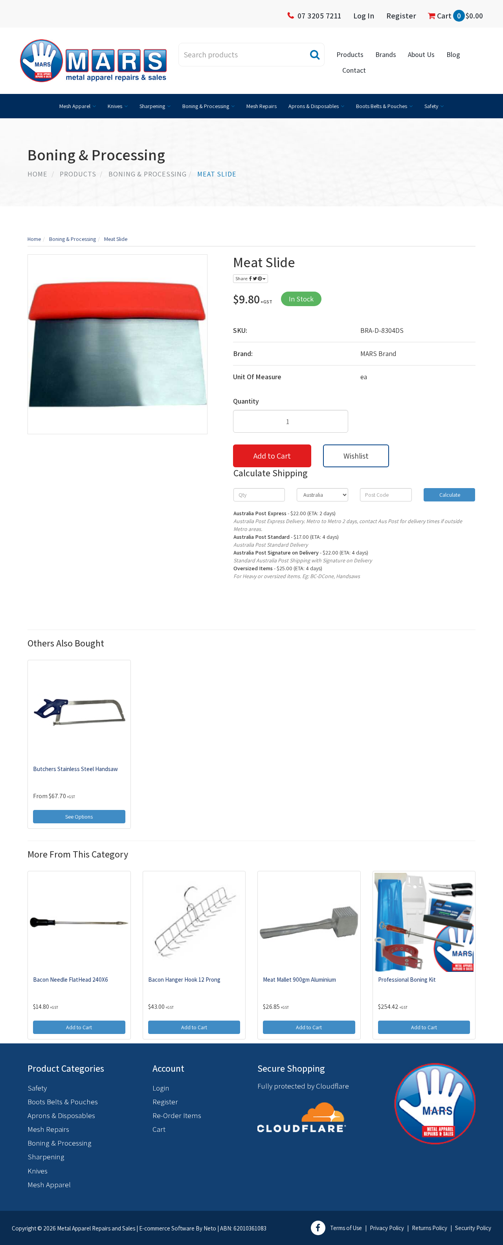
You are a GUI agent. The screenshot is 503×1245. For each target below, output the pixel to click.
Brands (385, 54)
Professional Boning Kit (407, 979)
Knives (115, 106)
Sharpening (152, 106)
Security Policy (473, 1228)
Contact (354, 70)
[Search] (315, 54)
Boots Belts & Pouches (381, 106)
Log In (363, 16)
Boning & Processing (205, 106)
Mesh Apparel (74, 106)
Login (160, 1088)
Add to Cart (272, 456)
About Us (421, 54)
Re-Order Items (176, 1115)
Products (349, 54)
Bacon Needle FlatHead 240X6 (70, 979)
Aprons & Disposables (313, 106)
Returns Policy (429, 1228)
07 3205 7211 (319, 16)
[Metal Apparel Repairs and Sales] (93, 60)
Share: (242, 278)
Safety (431, 106)
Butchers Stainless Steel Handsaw (75, 769)
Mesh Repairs (261, 106)
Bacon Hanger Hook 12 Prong (184, 979)
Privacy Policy (387, 1228)
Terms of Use (346, 1228)
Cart (459, 16)
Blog (453, 54)
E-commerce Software (167, 1228)
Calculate (449, 494)
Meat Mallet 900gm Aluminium (299, 979)
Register (401, 16)
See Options (79, 816)
